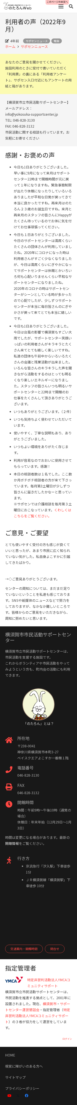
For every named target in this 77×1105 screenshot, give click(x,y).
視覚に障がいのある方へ (24, 1066)
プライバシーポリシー (22, 1088)
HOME (10, 1055)
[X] (18, 1095)
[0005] (17, 6)
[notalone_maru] (38, 704)
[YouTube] (9, 1095)
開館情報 (12, 843)
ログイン (67, 1038)
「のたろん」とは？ (38, 723)
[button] (61, 6)
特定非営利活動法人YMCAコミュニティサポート (37, 1015)
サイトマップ (15, 1077)
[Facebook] (26, 1095)
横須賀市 (49, 1003)
